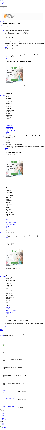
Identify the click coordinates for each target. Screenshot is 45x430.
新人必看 (3, 418)
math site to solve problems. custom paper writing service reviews (13, 224)
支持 (7, 132)
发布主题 (1, 21)
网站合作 (3, 415)
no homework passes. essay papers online (10, 223)
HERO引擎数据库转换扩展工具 (9, 17)
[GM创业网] (1, 0)
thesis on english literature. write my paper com (11, 310)
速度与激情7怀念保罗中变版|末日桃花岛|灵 (8, 398)
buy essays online (8, 218)
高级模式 (1, 330)
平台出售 (3, 424)
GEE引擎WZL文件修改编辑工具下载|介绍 (10, 16)
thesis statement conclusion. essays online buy (11, 225)
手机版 (3, 427)
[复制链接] (1, 25)
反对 (8, 132)
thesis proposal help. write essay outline (10, 129)
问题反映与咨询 (4, 419)
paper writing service (8, 220)
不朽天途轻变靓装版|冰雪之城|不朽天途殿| (8, 390)
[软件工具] (5, 14)
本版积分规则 (2, 335)
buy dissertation (7, 308)
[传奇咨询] (5, 18)
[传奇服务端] (5, 15)
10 (3, 328)
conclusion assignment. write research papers (11, 311)
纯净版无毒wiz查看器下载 (9, 14)
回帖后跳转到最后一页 (10, 335)
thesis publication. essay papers (9, 127)
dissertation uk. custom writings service (10, 128)
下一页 (9, 328)
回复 (3, 21)
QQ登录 (3, 7)
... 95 (4, 328)
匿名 (3, 95)
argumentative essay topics (9, 125)
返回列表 (1, 329)
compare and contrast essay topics (9, 307)
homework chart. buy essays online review (10, 130)
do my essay (7, 219)
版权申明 (3, 413)
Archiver (1, 427)
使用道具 (6, 47)
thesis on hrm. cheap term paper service (10, 312)
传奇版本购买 (3, 3)
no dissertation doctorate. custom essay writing (11, 222)
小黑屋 (5, 427)
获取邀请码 (3, 2)
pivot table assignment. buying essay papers (10, 131)
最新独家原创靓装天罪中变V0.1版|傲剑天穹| (8, 406)
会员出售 (3, 423)
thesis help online (8, 124)
